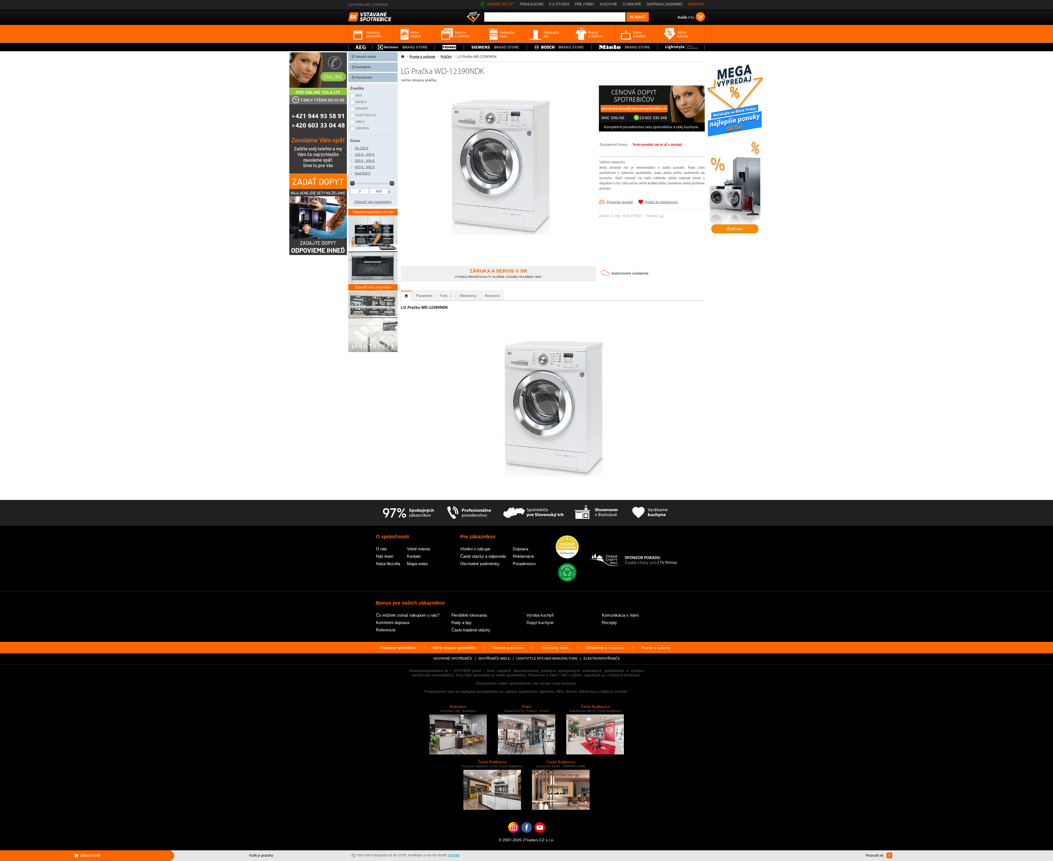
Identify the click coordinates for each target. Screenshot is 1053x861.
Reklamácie (523, 556)
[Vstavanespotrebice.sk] (526, 836)
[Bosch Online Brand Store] (559, 47)
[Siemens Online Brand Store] (495, 47)
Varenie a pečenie (508, 647)
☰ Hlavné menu (364, 57)
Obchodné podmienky (480, 563)
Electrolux (366, 115)
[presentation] (406, 296)
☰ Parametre (362, 77)
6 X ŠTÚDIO (559, 4)
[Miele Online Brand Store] (625, 47)
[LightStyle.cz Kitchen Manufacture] (373, 322)
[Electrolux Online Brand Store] (403, 47)
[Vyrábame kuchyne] (650, 513)
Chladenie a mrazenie (605, 647)
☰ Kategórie (361, 67)
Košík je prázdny (261, 855)
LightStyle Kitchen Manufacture (547, 658)
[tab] (406, 296)
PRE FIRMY (585, 4)
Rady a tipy (461, 622)
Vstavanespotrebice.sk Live (373, 212)
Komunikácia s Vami (620, 615)
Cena (355, 140)
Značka (357, 88)
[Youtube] (539, 836)
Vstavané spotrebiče (397, 647)
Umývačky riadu (555, 647)
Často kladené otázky (470, 630)
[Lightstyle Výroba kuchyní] (681, 47)
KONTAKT (696, 4)
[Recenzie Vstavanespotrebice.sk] (567, 547)
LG (661, 216)
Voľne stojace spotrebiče (454, 647)
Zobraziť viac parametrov (373, 202)
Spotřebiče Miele (494, 658)
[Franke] (449, 47)
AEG (359, 95)
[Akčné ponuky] (473, 17)
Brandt (362, 108)
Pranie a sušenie (422, 57)
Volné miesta (418, 549)
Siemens (362, 128)
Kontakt (414, 556)
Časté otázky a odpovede (483, 556)
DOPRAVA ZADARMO (665, 4)
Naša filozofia (388, 563)
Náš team (385, 556)
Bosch (361, 102)
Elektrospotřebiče (602, 658)
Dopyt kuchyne (540, 622)
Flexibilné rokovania (469, 615)
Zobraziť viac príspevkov (373, 287)
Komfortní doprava (392, 622)
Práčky (446, 57)
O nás (381, 549)
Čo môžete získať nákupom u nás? (407, 615)
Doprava (520, 549)
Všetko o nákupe (475, 549)
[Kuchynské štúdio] (596, 513)
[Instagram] (513, 836)
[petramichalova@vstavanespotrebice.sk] (652, 130)
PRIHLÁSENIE (532, 4)
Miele (360, 121)
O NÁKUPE (632, 4)
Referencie (385, 630)
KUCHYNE (608, 4)
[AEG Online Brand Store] (360, 47)
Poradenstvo (524, 563)
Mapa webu (417, 563)
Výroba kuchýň (540, 615)
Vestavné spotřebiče (452, 658)
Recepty (609, 622)
